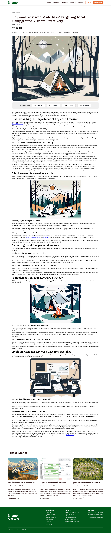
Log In (89, 2)
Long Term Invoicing (70, 519)
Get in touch (98, 2)
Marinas (90, 516)
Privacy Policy (11, 529)
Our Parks (49, 512)
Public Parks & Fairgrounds (95, 517)
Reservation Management (72, 512)
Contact (80, 2)
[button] (64, 2)
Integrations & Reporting (72, 521)
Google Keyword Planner (32, 237)
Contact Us (49, 524)
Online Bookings (69, 516)
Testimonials (49, 519)
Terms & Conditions (21, 529)
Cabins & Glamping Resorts (95, 514)
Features (56, 2)
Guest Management (70, 517)
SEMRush (46, 237)
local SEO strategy (17, 124)
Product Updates (51, 514)
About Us (73, 2)
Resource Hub (50, 516)
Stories (18, 12)
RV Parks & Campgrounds (95, 512)
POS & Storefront (70, 514)
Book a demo (70, 435)
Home (49, 2)
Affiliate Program (51, 517)
